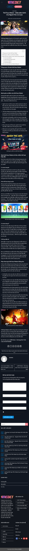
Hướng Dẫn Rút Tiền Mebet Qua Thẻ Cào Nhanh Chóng (16, 450)
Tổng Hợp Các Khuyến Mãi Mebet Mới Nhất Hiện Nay (16, 433)
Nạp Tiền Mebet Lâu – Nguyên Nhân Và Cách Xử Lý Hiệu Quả (16, 437)
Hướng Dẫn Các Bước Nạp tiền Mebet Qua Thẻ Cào (16, 459)
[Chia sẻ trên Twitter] (13, 346)
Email (4, 399)
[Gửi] (26, 424)
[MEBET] (14, 2)
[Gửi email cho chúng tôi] (22, 538)
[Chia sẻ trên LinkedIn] (20, 346)
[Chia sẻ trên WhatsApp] (8, 346)
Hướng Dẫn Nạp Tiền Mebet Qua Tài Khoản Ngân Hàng (16, 472)
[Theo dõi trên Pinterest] (24, 538)
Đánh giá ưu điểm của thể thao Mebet (10, 54)
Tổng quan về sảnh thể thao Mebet (10, 53)
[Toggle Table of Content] (22, 51)
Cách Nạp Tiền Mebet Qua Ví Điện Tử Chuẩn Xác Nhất (16, 468)
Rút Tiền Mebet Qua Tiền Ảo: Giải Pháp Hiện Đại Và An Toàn (16, 446)
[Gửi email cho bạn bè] (16, 346)
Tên (4, 393)
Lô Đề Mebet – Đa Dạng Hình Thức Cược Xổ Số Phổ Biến (21, 367)
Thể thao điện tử (8, 62)
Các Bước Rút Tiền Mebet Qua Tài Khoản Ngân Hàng (15, 455)
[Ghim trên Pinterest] (18, 346)
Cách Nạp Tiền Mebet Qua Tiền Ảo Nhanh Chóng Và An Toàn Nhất (16, 463)
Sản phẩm (15, 351)
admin (19, 18)
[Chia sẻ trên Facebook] (11, 346)
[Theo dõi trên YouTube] (26, 538)
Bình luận (5, 381)
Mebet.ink (3, 97)
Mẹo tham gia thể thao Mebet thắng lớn (11, 63)
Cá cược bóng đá (8, 57)
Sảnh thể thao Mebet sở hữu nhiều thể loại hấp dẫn (13, 56)
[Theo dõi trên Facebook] (17, 538)
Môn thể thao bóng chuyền (10, 59)
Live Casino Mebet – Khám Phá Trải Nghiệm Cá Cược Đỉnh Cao (7, 367)
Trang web (5, 405)
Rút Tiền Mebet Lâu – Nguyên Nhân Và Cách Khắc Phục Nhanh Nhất (16, 441)
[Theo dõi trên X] (19, 538)
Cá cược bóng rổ (8, 60)
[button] (2, 2)
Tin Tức (3, 486)
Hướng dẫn (3, 481)
